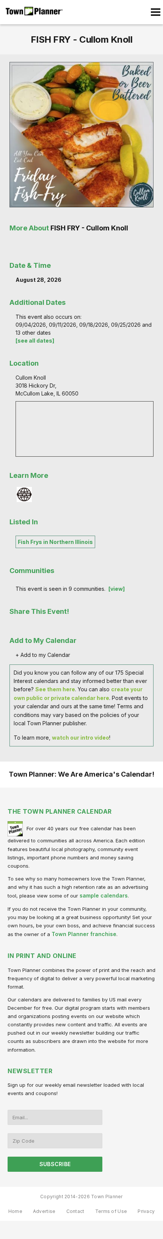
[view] (116, 589)
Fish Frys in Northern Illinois (55, 542)
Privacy (146, 1211)
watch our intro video (80, 737)
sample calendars (104, 895)
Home (15, 1211)
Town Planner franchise (84, 934)
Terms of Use (111, 1211)
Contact (75, 1211)
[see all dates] (35, 340)
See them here (55, 689)
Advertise (44, 1211)
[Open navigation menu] (155, 12)
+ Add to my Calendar (43, 655)
